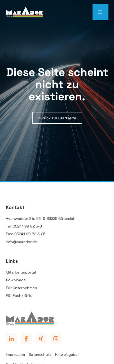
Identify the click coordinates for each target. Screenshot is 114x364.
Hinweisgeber (67, 354)
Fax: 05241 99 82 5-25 (25, 233)
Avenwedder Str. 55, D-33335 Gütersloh (41, 218)
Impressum (15, 354)
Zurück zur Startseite (57, 118)
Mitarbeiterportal (21, 272)
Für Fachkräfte (19, 295)
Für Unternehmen (21, 287)
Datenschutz (40, 354)
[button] (100, 12)
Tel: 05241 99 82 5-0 (24, 226)
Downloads (15, 279)
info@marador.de (21, 241)
